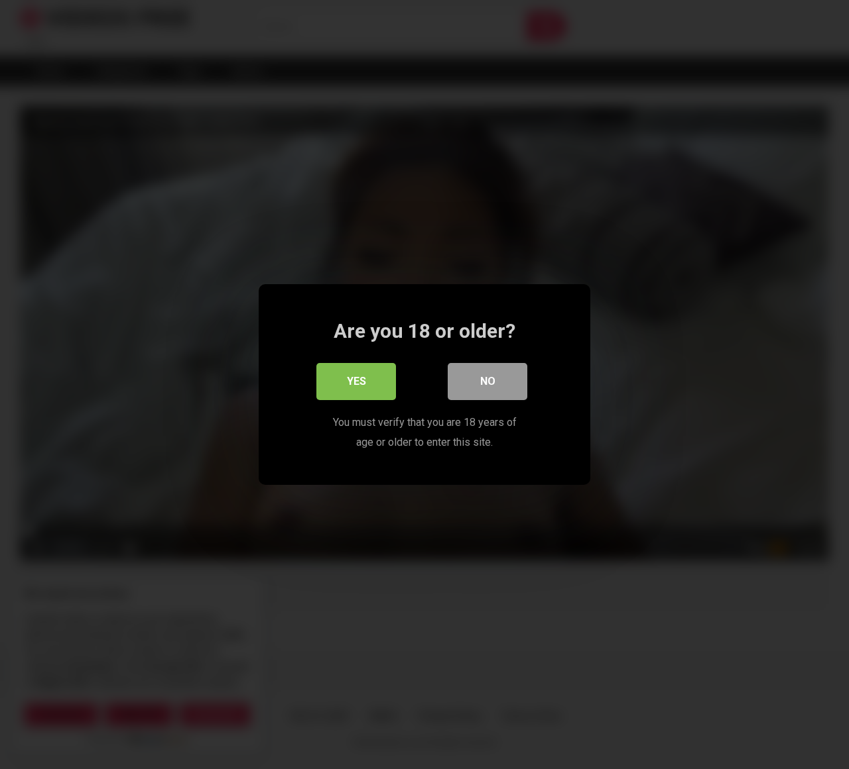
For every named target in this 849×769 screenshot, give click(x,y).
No (487, 381)
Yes (356, 381)
